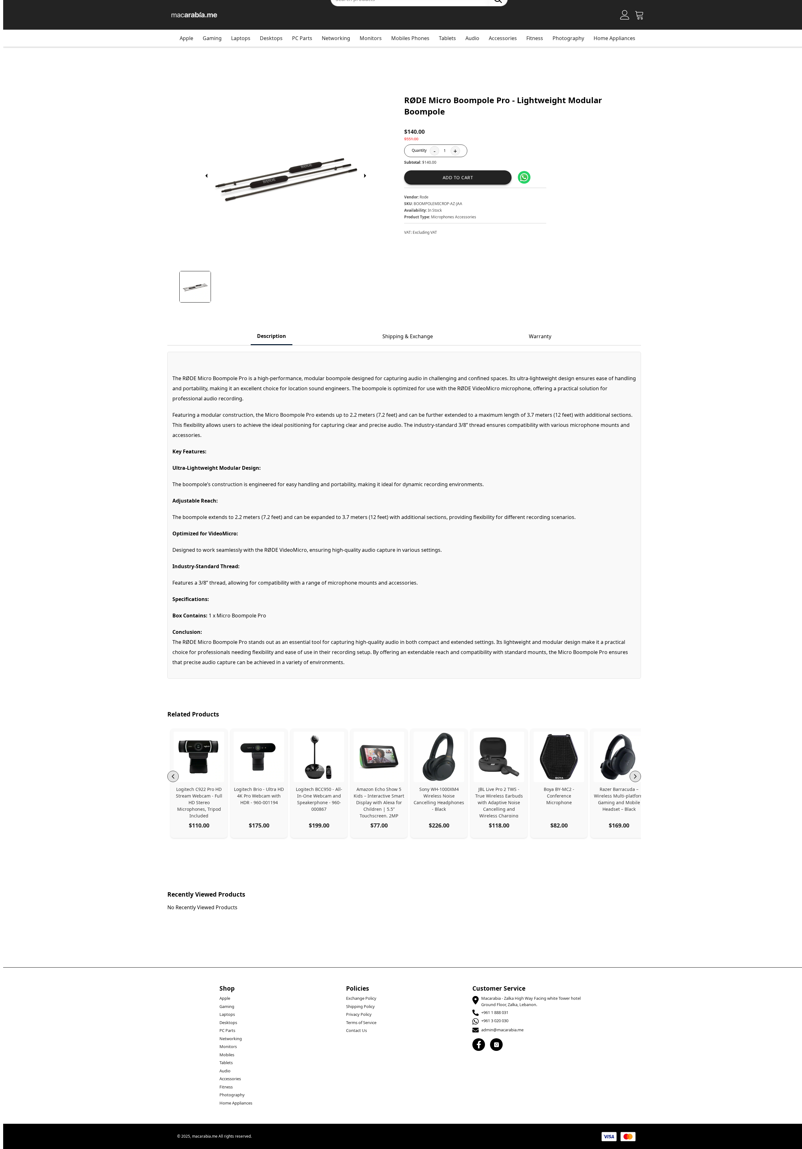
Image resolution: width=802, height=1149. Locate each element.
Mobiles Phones (410, 38)
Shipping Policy (360, 1006)
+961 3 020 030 (494, 1020)
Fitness (534, 38)
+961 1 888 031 (494, 1012)
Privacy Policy (359, 1014)
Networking (336, 38)
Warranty (540, 336)
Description (271, 336)
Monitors (371, 38)
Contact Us (356, 1030)
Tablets (447, 38)
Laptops (240, 38)
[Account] (625, 15)
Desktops (271, 38)
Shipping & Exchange (407, 336)
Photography (568, 38)
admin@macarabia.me (502, 1030)
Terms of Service (361, 1022)
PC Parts (302, 38)
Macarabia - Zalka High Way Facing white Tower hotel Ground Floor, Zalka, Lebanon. (531, 1001)
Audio (472, 38)
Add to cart (458, 177)
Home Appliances (614, 38)
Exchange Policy (361, 998)
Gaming (212, 38)
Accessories (503, 38)
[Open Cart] (639, 15)
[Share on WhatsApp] (524, 177)
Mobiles (226, 1055)
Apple (186, 38)
